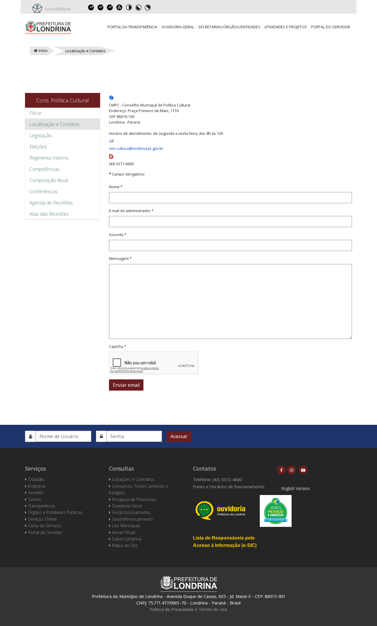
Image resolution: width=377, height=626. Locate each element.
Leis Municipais (126, 525)
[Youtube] (303, 470)
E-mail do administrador (131, 210)
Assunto (118, 234)
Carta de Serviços (44, 525)
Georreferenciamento (132, 519)
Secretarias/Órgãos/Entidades (229, 27)
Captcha (117, 346)
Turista (34, 499)
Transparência (41, 506)
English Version (295, 488)
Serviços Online (42, 519)
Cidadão (36, 479)
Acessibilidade (56, 9)
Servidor (36, 492)
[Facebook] (281, 470)
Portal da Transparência (132, 27)
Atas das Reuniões (49, 214)
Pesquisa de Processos (134, 499)
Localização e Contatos (54, 124)
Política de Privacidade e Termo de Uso (188, 609)
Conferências (43, 191)
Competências (44, 169)
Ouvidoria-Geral (177, 27)
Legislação (40, 135)
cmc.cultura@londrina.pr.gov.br (136, 148)
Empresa (36, 486)
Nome (116, 186)
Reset (110, 7)
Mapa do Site (125, 545)
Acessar (179, 436)
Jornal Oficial (123, 532)
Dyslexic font (119, 7)
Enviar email (126, 385)
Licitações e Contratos (133, 479)
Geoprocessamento (131, 512)
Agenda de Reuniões (51, 202)
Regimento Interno (49, 158)
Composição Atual (48, 180)
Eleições (38, 146)
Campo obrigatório (127, 174)
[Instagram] (291, 470)
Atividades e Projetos (285, 27)
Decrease (100, 7)
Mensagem (120, 258)
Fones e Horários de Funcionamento (228, 486)
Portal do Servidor (330, 27)
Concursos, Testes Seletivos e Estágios (138, 489)
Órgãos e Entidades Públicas (55, 512)
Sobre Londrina (126, 539)
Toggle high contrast (128, 7)
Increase (91, 7)
